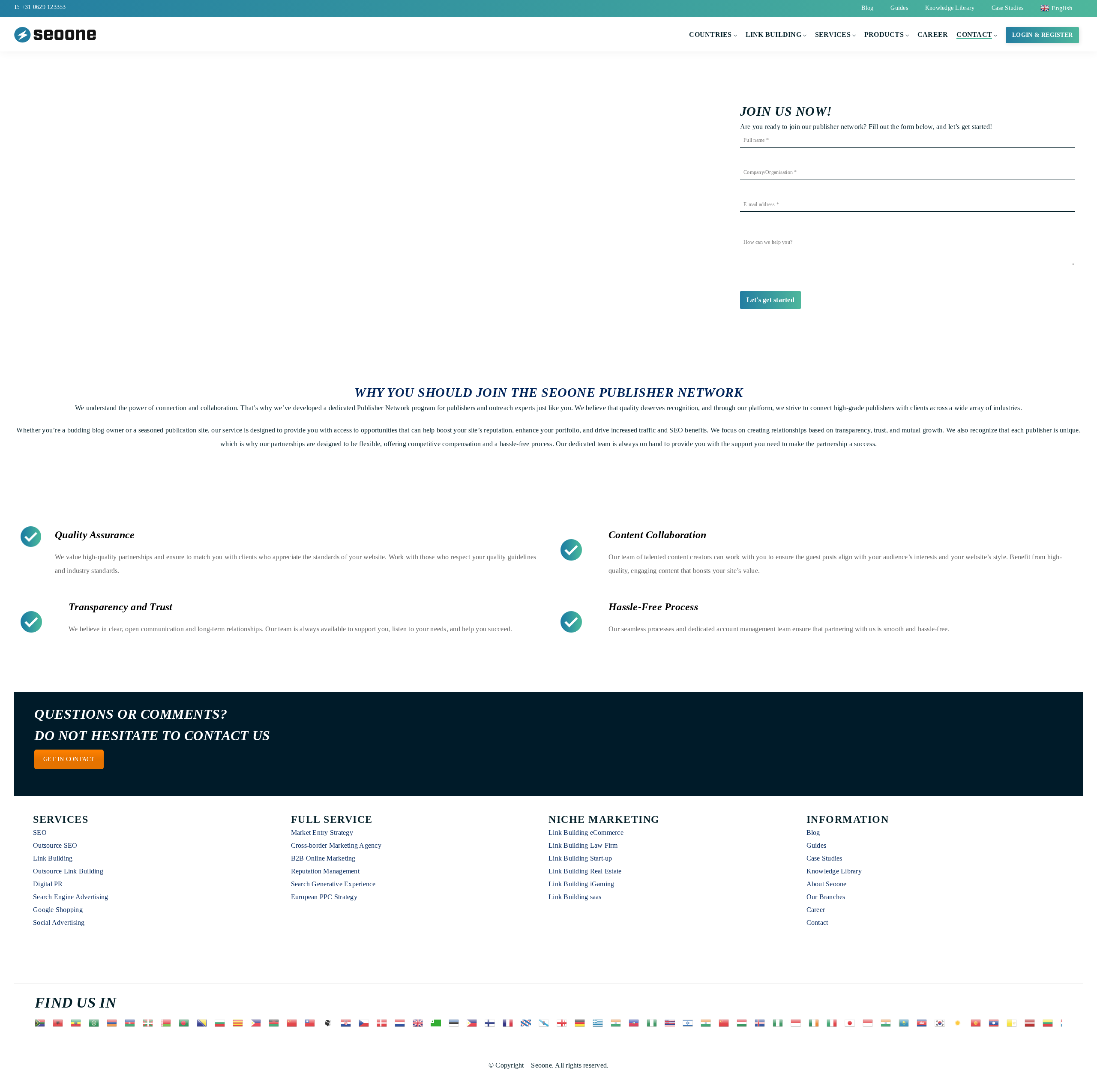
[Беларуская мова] (166, 1022)
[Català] (238, 1022)
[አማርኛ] (76, 1022)
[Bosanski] (202, 1022)
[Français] (508, 1022)
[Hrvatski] (346, 1022)
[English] (418, 1022)
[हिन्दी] (706, 1022)
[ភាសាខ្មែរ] (922, 1022)
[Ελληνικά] (598, 1022)
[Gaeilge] (814, 1022)
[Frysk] (526, 1022)
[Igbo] (778, 1022)
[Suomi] (490, 1022)
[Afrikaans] (40, 1022)
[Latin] (1012, 1022)
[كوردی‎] (958, 1022)
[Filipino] (472, 1022)
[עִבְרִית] (688, 1022)
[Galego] (544, 1022)
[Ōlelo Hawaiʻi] (670, 1022)
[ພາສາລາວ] (994, 1022)
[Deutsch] (580, 1022)
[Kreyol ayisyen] (634, 1022)
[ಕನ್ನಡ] (886, 1022)
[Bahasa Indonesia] (796, 1022)
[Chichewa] (274, 1022)
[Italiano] (832, 1022)
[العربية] (94, 1022)
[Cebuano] (256, 1022)
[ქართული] (562, 1022)
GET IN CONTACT (69, 759)
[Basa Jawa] (868, 1022)
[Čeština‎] (364, 1022)
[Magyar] (742, 1022)
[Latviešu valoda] (1030, 1022)
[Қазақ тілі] (904, 1022)
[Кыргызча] (976, 1022)
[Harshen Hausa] (652, 1022)
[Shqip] (58, 1022)
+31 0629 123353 (43, 7)
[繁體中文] (310, 1022)
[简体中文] (292, 1022)
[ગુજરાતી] (616, 1022)
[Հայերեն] (112, 1022)
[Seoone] (56, 34)
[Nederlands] (400, 1022)
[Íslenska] (760, 1022)
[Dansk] (382, 1022)
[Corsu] (328, 1022)
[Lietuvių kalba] (1048, 1022)
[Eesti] (454, 1022)
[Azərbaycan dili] (130, 1022)
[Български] (220, 1022)
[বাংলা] (184, 1022)
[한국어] (940, 1022)
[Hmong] (724, 1022)
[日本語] (850, 1022)
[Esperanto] (436, 1022)
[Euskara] (148, 1022)
